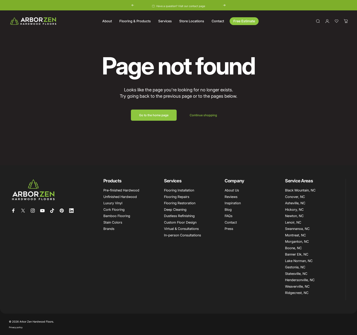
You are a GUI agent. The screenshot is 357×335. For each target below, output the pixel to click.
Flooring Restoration (179, 203)
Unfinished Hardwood (120, 197)
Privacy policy (15, 327)
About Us (232, 190)
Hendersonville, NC (300, 280)
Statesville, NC (296, 274)
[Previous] (133, 5)
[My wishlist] (336, 21)
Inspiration (233, 203)
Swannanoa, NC (297, 229)
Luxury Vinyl (112, 203)
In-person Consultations (182, 235)
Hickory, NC (294, 210)
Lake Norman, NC (299, 261)
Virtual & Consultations (181, 229)
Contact (231, 222)
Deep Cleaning (175, 210)
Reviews (231, 197)
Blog (228, 210)
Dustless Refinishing (179, 216)
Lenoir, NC (293, 222)
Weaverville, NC (297, 286)
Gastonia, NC (295, 267)
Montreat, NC (295, 235)
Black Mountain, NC (300, 190)
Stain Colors (112, 222)
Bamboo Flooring (116, 216)
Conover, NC (295, 197)
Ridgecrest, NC (296, 293)
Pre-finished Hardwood (121, 190)
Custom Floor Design (180, 222)
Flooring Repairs (176, 197)
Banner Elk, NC (296, 254)
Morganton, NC (297, 241)
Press (229, 229)
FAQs (228, 216)
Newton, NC (294, 216)
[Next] (224, 5)
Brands (108, 229)
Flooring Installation (179, 190)
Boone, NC (293, 248)
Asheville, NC (295, 203)
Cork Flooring (114, 210)
